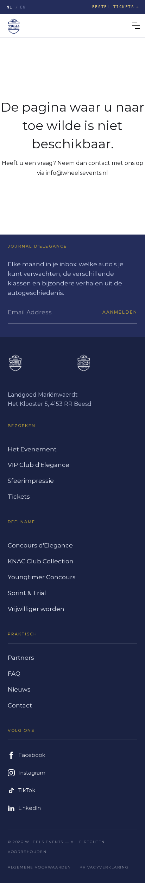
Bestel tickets (113, 7)
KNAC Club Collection (41, 561)
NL (10, 7)
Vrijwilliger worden (36, 608)
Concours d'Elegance (40, 545)
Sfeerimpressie (31, 480)
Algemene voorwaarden (39, 867)
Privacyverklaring (104, 867)
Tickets (19, 496)
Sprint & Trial (27, 593)
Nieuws (19, 689)
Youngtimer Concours (42, 577)
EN (23, 7)
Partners (21, 657)
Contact (20, 705)
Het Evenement (32, 449)
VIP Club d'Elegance (38, 464)
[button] (136, 26)
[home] (14, 26)
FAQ (14, 673)
